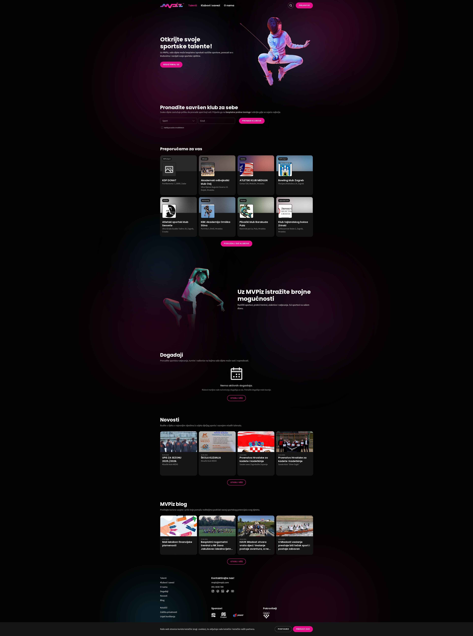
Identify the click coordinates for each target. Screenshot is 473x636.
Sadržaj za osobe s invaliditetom (174, 128)
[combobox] (162, 120)
